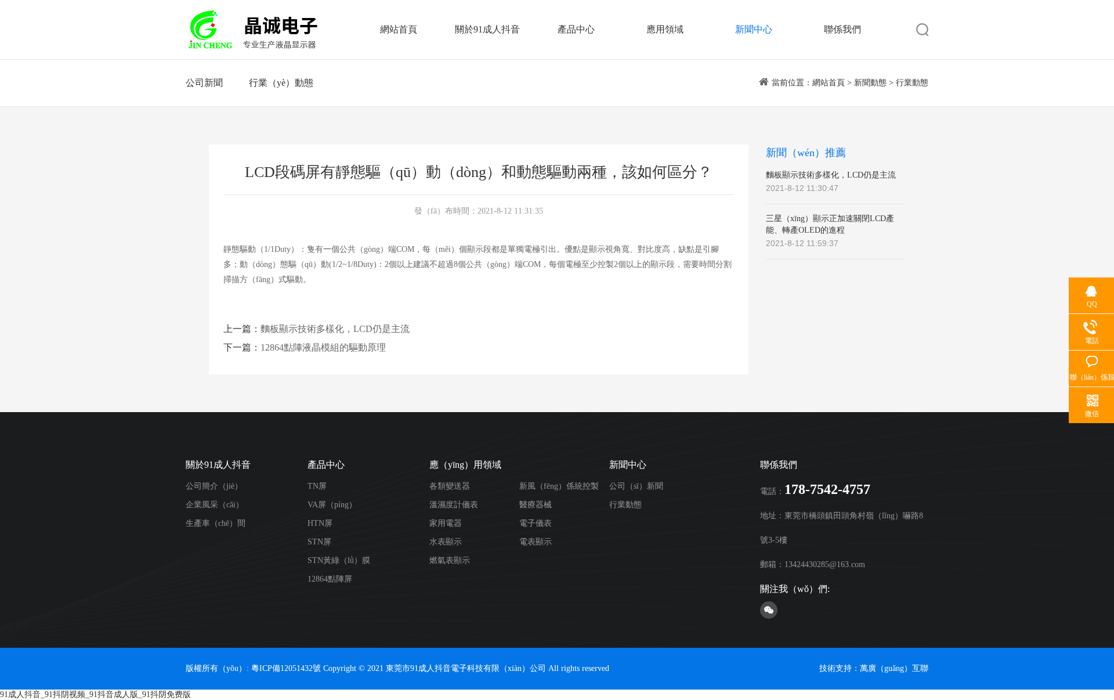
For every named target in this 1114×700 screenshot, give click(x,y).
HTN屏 (320, 523)
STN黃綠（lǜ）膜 (339, 560)
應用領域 (664, 29)
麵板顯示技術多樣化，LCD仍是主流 (335, 329)
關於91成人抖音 (487, 29)
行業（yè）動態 (281, 83)
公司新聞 (204, 83)
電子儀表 (535, 523)
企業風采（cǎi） (215, 504)
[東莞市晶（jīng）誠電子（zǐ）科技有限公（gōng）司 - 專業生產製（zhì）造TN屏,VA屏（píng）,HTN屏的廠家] (252, 29)
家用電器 (445, 523)
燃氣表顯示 (449, 560)
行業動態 (912, 82)
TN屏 (317, 486)
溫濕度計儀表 (453, 504)
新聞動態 (870, 82)
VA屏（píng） (332, 504)
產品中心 (576, 29)
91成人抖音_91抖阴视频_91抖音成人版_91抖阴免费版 (95, 694)
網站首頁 (398, 29)
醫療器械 (535, 504)
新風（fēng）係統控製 (559, 486)
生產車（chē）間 (215, 523)
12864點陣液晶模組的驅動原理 (323, 347)
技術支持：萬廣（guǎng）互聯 (873, 668)
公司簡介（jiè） (214, 486)
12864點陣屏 (330, 579)
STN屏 (319, 541)
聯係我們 (842, 29)
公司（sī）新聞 (636, 486)
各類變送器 (449, 486)
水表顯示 (445, 541)
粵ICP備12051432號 (286, 668)
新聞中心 (753, 29)
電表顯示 (535, 541)
